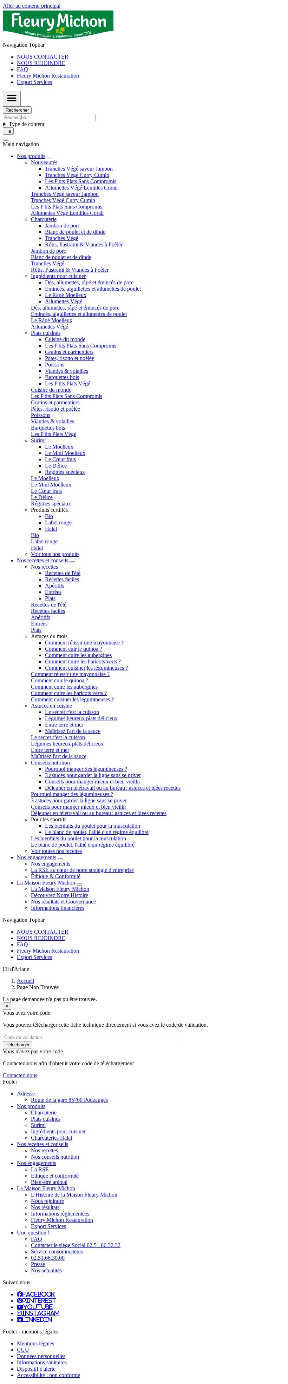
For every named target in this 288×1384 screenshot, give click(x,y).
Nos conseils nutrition (55, 1157)
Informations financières (57, 908)
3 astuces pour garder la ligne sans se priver (93, 775)
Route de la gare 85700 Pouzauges (69, 1100)
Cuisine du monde (65, 339)
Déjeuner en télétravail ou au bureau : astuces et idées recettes (113, 788)
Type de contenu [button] (27, 124)
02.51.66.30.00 (48, 1258)
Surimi (38, 1125)
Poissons (54, 364)
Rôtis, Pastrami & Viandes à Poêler (84, 244)
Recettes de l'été (62, 573)
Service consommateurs (57, 1251)
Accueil (25, 981)
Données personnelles (41, 1356)
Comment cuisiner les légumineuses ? (86, 668)
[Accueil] (58, 38)
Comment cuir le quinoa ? (73, 649)
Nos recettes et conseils (42, 1144)
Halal (51, 529)
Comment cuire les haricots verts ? (83, 661)
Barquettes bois (62, 377)
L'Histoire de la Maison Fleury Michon (74, 1195)
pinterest (39, 1300)
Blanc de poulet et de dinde (75, 232)
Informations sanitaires (42, 1362)
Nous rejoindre (47, 1201)
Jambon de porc (62, 226)
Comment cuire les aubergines (78, 655)
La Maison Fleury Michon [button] (46, 883)
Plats (50, 598)
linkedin (37, 1319)
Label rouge (58, 522)
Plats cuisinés (45, 1119)
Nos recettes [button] (44, 567)
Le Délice (56, 466)
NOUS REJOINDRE (41, 63)
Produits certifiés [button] (49, 510)
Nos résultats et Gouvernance (63, 902)
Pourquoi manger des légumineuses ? (86, 769)
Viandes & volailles (66, 371)
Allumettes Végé (63, 301)
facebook (38, 1294)
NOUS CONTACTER (42, 57)
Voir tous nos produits (55, 554)
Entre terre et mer (64, 725)
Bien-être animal (49, 1182)
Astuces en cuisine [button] (51, 706)
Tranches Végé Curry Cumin (77, 175)
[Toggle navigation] (12, 98)
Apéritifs (54, 586)
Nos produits (31, 1106)
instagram (40, 1313)
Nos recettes (44, 1150)
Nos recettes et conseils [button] (42, 560)
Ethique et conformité (55, 1176)
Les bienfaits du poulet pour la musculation (92, 826)
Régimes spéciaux (65, 472)
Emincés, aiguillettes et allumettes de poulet (93, 289)
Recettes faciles (62, 579)
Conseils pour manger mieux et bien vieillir (92, 781)
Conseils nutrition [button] (50, 763)
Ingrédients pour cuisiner (58, 1131)
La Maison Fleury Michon (60, 889)
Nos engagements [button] (36, 857)
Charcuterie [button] (44, 219)
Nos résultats (45, 1207)
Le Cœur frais (60, 459)
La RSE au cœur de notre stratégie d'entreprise (82, 870)
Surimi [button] (38, 440)
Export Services (34, 82)
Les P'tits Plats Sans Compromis (80, 181)
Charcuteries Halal (51, 1138)
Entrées (53, 592)
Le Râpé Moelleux (65, 295)
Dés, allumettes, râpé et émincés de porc (89, 282)
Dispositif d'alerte (36, 1369)
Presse (38, 1264)
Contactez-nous (20, 1075)
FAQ (22, 69)
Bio (49, 516)
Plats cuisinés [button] (45, 333)
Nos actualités (46, 1270)
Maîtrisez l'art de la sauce (72, 731)
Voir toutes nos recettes (56, 851)
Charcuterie (44, 1112)
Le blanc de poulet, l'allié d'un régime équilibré (97, 832)
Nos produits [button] (31, 156)
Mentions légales (35, 1343)
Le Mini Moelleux (65, 453)
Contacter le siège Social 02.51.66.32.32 (75, 1245)
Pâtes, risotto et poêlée (69, 358)
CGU (23, 1350)
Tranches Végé (61, 238)
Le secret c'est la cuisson (72, 712)
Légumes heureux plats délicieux (81, 718)
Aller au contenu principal (31, 6)
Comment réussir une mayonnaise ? (84, 642)
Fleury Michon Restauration (48, 76)
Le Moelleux (59, 447)
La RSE (40, 1169)
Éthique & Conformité (55, 876)
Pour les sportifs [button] (48, 819)
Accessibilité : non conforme (48, 1375)
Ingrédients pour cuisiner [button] (58, 276)
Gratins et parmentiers (69, 352)
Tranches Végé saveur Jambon (79, 169)
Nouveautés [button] (44, 162)
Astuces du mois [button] (49, 636)
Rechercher (17, 110)
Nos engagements (50, 864)
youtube (38, 1307)
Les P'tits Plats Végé (67, 383)
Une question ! (33, 1233)
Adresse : (27, 1094)
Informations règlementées (60, 1214)
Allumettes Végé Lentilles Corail (81, 188)
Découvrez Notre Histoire (59, 895)
